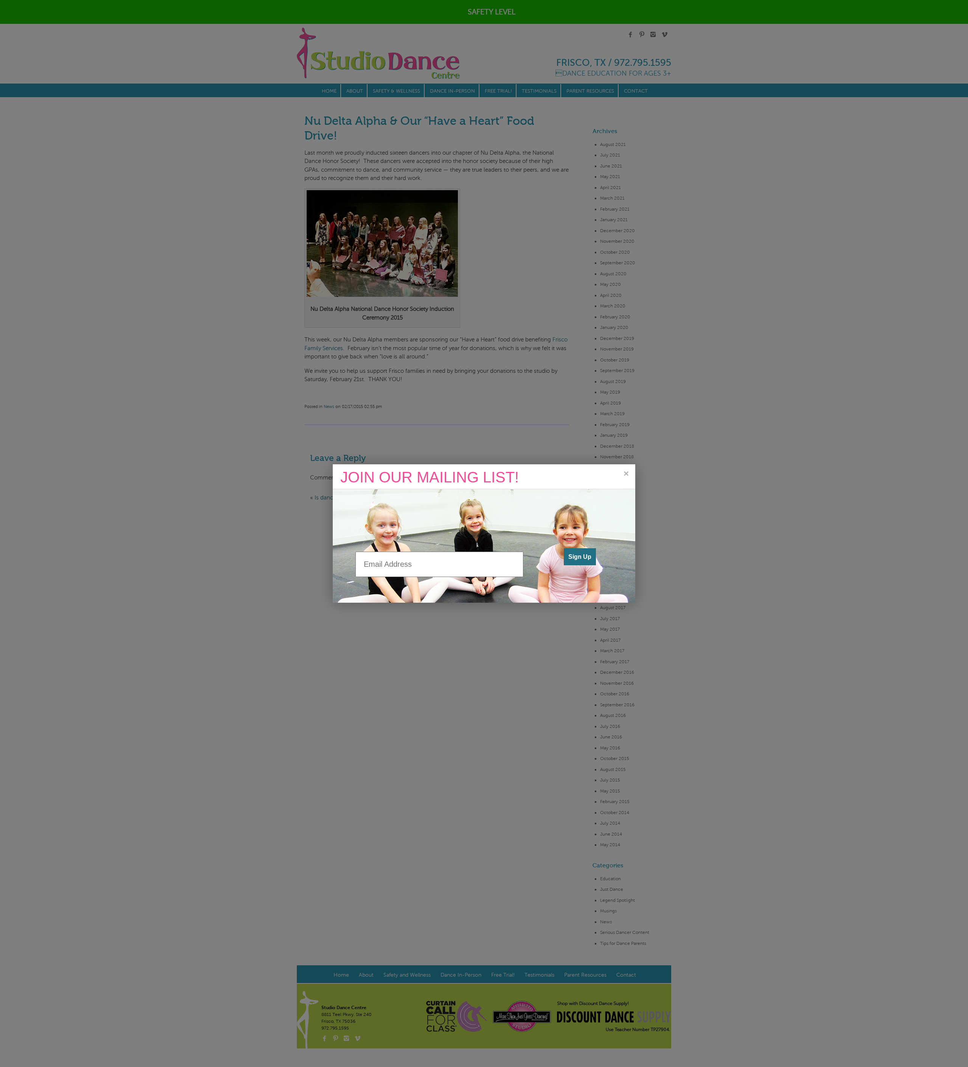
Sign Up (579, 557)
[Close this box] (625, 473)
